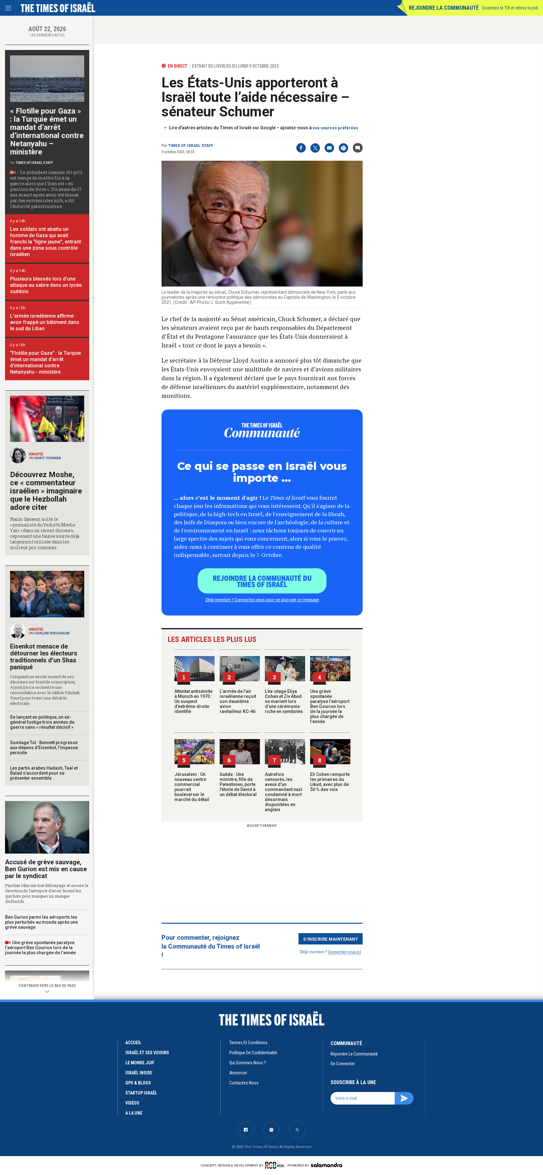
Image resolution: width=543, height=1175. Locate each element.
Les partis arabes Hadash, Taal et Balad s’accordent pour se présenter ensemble (44, 773)
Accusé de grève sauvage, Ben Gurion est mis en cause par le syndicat (46, 869)
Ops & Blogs (138, 1082)
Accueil (133, 1042)
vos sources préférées (335, 127)
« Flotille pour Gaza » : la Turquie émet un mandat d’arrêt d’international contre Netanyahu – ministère (47, 131)
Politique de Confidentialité (253, 1052)
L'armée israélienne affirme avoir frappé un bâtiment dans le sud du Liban (44, 322)
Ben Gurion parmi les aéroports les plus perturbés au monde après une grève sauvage (41, 922)
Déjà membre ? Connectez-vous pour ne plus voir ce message (262, 599)
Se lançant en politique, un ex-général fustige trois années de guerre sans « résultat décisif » (42, 722)
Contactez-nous (244, 1082)
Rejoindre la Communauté (444, 7)
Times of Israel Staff (190, 145)
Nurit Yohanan (48, 458)
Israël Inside (138, 1072)
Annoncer (238, 1072)
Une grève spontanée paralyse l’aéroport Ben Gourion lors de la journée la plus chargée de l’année (329, 706)
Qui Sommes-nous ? (247, 1062)
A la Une (133, 1113)
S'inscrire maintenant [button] (330, 939)
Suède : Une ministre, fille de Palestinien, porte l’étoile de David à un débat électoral (238, 784)
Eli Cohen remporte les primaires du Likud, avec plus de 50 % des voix (330, 782)
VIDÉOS (132, 1102)
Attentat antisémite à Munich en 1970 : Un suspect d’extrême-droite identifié (193, 701)
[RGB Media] (275, 1165)
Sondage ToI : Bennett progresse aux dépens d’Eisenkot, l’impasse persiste (44, 747)
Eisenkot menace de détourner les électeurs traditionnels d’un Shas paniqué (43, 657)
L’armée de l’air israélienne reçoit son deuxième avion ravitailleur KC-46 (238, 701)
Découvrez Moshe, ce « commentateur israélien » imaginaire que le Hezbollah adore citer (46, 491)
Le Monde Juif (139, 1062)
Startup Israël (141, 1092)
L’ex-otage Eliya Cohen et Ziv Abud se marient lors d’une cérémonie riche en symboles (284, 701)
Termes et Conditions (248, 1042)
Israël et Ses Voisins (147, 1052)
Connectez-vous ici (344, 951)
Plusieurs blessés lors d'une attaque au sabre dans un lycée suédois (46, 285)
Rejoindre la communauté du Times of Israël (262, 581)
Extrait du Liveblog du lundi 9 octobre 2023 (235, 66)
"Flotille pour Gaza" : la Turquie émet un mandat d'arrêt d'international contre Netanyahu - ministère (45, 362)
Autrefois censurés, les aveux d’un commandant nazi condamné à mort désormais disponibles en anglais (283, 792)
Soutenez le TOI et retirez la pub (510, 7)
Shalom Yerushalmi (52, 633)
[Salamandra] (326, 1165)
